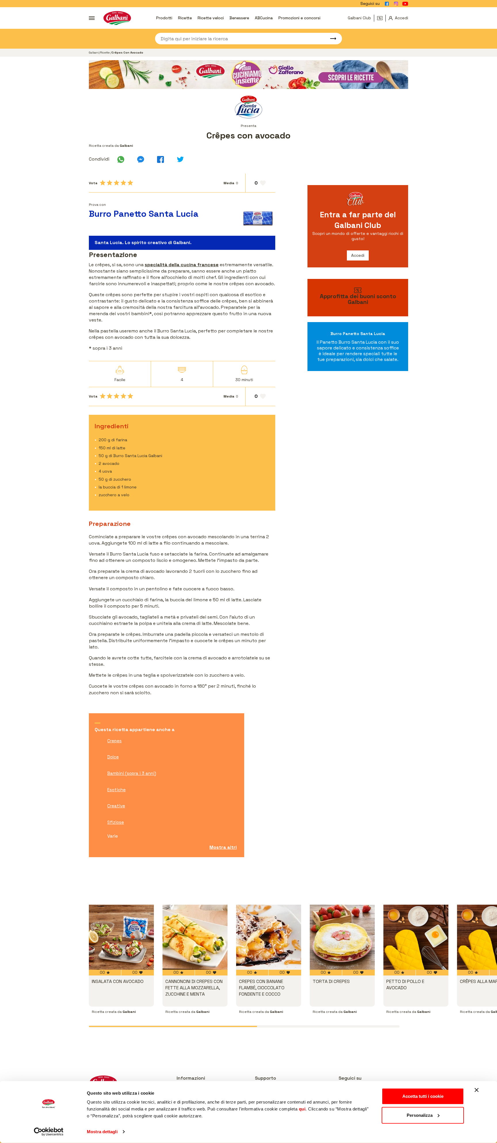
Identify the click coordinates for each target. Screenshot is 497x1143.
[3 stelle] (116, 182)
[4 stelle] (123, 182)
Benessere (239, 17)
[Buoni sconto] (381, 18)
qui (302, 1108)
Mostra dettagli (102, 1131)
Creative (116, 806)
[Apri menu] (91, 18)
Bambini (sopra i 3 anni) (131, 773)
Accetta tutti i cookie (423, 1096)
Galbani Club (359, 17)
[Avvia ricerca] (330, 38)
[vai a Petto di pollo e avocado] (415, 937)
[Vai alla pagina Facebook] (387, 4)
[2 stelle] (109, 182)
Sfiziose (115, 822)
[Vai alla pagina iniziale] (117, 18)
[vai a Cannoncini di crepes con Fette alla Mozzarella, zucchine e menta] (195, 937)
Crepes (114, 740)
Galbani (94, 52)
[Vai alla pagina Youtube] (405, 4)
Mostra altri (223, 847)
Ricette (185, 17)
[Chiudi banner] (477, 1090)
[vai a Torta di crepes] (342, 937)
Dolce (113, 757)
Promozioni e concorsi (299, 17)
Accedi (357, 255)
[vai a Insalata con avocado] (121, 937)
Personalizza (420, 1114)
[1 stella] (102, 182)
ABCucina (264, 17)
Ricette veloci (211, 17)
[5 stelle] (130, 182)
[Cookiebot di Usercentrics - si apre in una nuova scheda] (49, 1131)
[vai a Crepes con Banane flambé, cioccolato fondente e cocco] (268, 937)
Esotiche (116, 789)
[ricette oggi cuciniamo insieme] (248, 74)
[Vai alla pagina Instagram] (396, 4)
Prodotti (164, 17)
